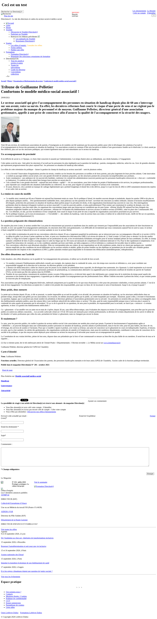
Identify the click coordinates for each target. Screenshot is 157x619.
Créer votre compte (58, 410)
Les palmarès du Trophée (25, 39)
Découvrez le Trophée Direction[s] (24, 32)
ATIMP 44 (5, 495)
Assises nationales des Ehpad (12, 555)
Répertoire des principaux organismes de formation (30, 56)
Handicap (5, 381)
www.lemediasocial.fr (112, 343)
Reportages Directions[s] (25, 41)
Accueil (3, 81)
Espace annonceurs (13, 603)
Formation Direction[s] (19, 54)
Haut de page (7, 370)
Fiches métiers (16, 48)
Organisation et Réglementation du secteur (28, 81)
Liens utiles (10, 607)
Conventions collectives (16, 73)
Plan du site (8, 16)
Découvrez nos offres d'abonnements (41, 412)
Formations (10, 52)
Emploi (9, 43)
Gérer (8, 25)
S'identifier (151, 13)
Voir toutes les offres (9, 529)
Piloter (8, 28)
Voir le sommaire (40, 482)
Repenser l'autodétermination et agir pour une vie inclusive (23, 546)
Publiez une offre (17, 50)
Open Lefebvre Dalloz (9, 613)
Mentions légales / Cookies (16, 596)
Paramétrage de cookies (15, 605)
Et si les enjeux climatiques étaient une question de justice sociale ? (26, 571)
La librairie (151, 11)
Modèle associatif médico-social (28, 376)
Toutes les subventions (15, 66)
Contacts (9, 594)
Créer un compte (139, 13)
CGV (8, 601)
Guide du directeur (18, 70)
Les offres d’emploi (18, 45)
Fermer (152, 416)
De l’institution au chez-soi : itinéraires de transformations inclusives (27, 538)
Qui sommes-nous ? (13, 592)
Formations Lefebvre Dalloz (31, 613)
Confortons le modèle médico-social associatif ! (60, 81)
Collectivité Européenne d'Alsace (14, 503)
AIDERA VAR (7, 512)
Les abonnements (139, 11)
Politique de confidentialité (16, 598)
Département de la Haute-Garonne (14, 520)
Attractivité (5, 391)
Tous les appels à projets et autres (17, 62)
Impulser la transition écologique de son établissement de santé (25, 563)
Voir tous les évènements (10, 577)
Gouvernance (6, 386)
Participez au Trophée (19, 34)
